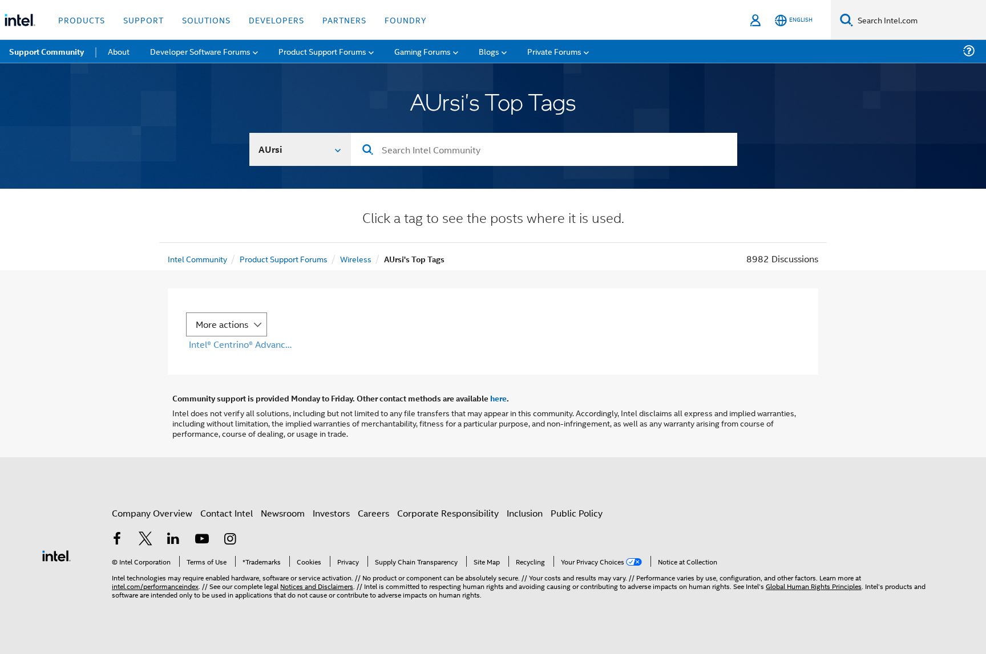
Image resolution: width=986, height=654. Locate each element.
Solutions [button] (206, 20)
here (498, 398)
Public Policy (577, 512)
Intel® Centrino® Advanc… (240, 344)
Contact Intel (226, 512)
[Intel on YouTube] (202, 539)
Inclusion (525, 512)
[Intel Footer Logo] (56, 554)
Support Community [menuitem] (46, 51)
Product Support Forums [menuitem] (322, 51)
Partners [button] (344, 20)
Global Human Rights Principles (814, 585)
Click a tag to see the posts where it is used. (493, 219)
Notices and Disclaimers (316, 585)
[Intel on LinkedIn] (173, 539)
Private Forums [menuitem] (554, 51)
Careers (373, 512)
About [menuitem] (119, 51)
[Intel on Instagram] (230, 539)
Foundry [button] (406, 20)
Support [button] (143, 20)
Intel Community (197, 259)
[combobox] (544, 149)
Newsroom (283, 512)
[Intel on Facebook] (117, 539)
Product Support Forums (284, 259)
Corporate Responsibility (448, 512)
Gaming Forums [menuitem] (422, 51)
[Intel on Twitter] (145, 539)
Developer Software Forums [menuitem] (200, 51)
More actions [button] (222, 324)
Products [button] (81, 20)
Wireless (355, 259)
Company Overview (152, 512)
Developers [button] (276, 20)
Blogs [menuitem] (489, 51)
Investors (331, 512)
